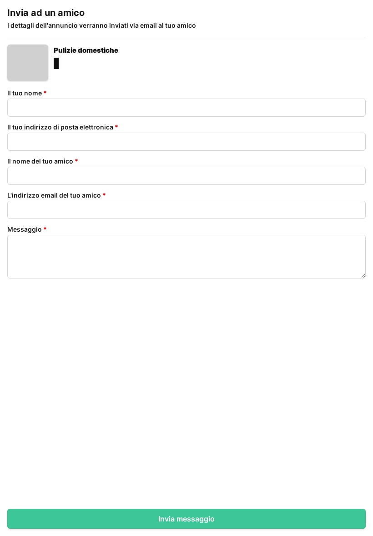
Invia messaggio (186, 518)
